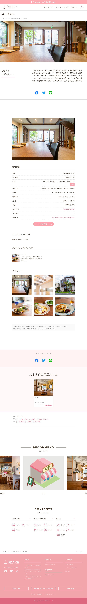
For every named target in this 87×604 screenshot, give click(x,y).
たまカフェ (11, 563)
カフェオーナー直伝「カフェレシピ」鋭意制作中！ (33, 577)
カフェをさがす (48, 7)
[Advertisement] (43, 109)
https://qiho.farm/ (69, 209)
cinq (43, 493)
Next (82, 475)
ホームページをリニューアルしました (33, 572)
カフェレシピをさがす (62, 7)
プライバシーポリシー (50, 594)
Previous (4, 475)
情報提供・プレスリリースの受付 (43, 588)
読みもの (74, 7)
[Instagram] (17, 571)
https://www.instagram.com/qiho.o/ (63, 217)
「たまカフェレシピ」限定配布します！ (44, 2)
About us (48, 560)
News (27, 560)
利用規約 (39, 594)
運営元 (33, 594)
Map (72, 184)
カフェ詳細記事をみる (44, 224)
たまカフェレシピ (49, 574)
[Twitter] (11, 571)
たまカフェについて (50, 564)
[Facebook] (5, 571)
